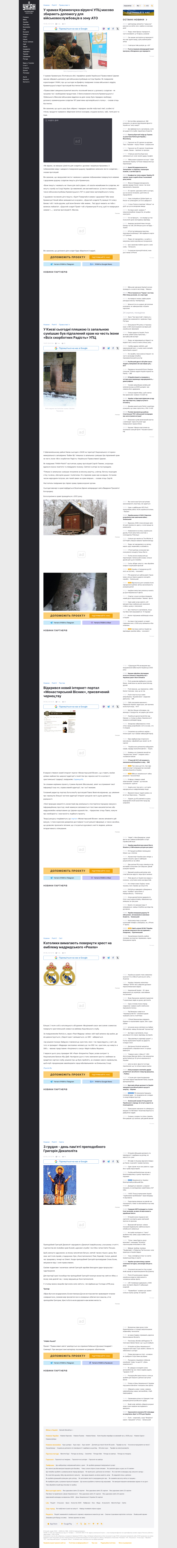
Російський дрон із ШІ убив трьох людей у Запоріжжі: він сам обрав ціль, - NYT (137, 364)
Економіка (26, 27)
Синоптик (88, 1454)
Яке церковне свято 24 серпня (113, 1494)
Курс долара (66, 1445)
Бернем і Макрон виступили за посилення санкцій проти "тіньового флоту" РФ (138, 429)
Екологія (26, 32)
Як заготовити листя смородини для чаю (93, 1478)
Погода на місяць (77, 1454)
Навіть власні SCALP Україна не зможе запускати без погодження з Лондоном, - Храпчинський (137, 930)
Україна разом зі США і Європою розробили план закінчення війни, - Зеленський (137, 517)
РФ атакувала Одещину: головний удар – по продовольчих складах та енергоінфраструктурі (138, 1095)
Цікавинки (26, 56)
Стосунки (60, 1503)
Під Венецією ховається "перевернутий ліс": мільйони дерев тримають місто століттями (135, 1014)
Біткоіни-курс (103, 1448)
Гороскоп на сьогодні (79, 1459)
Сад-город (50, 1509)
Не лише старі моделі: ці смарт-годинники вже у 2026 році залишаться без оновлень (138, 623)
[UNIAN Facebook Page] (77, 1523)
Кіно (93, 1503)
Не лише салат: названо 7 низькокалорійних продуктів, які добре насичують (136, 212)
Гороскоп (50, 1459)
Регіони (25, 34)
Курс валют (86, 1445)
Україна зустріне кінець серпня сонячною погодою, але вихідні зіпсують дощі (137, 1263)
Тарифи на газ (121, 1445)
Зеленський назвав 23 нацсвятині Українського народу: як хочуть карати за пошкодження (138, 1103)
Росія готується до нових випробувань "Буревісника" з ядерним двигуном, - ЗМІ (136, 697)
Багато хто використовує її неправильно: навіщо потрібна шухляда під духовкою (138, 907)
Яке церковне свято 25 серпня (97, 1490)
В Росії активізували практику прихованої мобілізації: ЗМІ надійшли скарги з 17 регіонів (138, 233)
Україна (25, 22)
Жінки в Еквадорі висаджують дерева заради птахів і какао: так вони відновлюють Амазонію (136, 185)
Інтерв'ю (26, 68)
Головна (26, 17)
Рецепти (49, 1514)
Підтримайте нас (138, 12)
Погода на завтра (109, 1454)
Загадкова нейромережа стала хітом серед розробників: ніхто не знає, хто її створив (138, 726)
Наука (25, 39)
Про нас (94, 1543)
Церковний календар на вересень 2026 (60, 1497)
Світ (24, 29)
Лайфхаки (50, 1465)
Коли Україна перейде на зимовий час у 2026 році (114, 1436)
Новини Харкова (66, 1436)
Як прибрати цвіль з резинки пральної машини (62, 1481)
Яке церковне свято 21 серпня (90, 1494)
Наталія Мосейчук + (66, 1430)
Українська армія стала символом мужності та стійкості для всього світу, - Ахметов (137, 977)
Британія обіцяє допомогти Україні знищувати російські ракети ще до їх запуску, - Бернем (138, 1087)
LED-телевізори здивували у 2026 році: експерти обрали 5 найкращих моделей (137, 1285)
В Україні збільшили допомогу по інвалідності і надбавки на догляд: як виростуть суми (137, 1155)
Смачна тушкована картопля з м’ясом (118, 1514)
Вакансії (26, 79)
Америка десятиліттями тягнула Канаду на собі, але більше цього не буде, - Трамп (138, 225)
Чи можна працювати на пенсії (138, 1445)
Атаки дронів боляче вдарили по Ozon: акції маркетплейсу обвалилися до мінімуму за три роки (137, 899)
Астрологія (106, 1503)
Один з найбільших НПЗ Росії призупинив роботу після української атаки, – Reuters (138, 509)
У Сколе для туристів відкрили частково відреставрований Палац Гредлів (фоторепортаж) (138, 1079)
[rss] (101, 1523)
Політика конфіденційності (78, 1543)
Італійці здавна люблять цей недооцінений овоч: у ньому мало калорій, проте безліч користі (138, 348)
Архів (25, 77)
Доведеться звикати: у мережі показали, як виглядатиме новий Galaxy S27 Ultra (138, 1188)
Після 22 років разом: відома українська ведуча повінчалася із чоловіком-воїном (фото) (135, 1277)
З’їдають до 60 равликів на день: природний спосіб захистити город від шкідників (137, 801)
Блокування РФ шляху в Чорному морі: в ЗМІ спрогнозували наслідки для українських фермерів (137, 327)
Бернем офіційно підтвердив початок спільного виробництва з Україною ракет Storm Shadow (136, 675)
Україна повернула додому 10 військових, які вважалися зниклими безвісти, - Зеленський (136, 915)
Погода (25, 59)
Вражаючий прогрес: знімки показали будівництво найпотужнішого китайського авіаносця (136, 1227)
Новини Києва (91, 1436)
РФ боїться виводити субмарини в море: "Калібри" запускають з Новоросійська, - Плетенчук (137, 891)
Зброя (25, 46)
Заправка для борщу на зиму (56, 1517)
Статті (25, 65)
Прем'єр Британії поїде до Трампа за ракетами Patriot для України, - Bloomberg (137, 137)
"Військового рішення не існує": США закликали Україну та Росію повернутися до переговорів (138, 162)
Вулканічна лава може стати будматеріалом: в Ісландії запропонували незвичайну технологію (137, 1329)
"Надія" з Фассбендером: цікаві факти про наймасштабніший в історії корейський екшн (136, 839)
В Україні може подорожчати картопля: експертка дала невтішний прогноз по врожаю (136, 1219)
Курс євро (76, 1445)
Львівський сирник (140, 1514)
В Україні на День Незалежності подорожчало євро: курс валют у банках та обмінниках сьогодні (138, 1348)
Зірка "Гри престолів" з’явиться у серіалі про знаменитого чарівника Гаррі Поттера (137, 319)
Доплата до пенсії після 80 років (103, 1445)
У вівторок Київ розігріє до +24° (139, 45)
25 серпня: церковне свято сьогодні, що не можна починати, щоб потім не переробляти (138, 193)
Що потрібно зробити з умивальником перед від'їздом (65, 1472)
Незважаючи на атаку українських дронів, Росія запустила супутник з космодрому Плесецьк (137, 533)
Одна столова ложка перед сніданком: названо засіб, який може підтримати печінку (136, 1006)
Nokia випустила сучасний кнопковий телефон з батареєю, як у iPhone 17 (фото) (138, 922)
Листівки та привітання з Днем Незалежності (62, 1494)
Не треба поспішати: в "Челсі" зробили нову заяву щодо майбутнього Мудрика (136, 1234)
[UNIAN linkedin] (85, 1523)
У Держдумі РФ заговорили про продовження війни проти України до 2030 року (138, 668)
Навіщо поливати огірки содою (90, 1508)
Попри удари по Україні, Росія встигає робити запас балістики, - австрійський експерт (136, 334)
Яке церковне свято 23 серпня (120, 1490)
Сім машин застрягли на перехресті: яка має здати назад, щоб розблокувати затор (138, 39)
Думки (25, 70)
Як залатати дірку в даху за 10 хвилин (120, 1468)
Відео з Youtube (28, 63)
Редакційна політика (108, 1543)
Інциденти (26, 49)
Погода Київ (97, 1454)
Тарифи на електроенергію (119, 1448)
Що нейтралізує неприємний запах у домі (70, 1465)
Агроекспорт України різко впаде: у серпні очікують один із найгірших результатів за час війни (138, 859)
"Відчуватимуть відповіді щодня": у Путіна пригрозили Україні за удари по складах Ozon (138, 1041)
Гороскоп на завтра (96, 1459)
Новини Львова (78, 1436)
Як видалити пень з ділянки (121, 1475)
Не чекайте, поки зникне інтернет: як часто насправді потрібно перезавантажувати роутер (138, 356)
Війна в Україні (52, 1430)
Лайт (24, 44)
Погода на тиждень (124, 1454)
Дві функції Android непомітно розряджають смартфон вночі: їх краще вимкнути (137, 1048)
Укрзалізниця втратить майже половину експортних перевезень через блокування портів (137, 938)
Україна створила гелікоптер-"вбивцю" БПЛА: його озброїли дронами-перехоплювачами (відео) (137, 984)
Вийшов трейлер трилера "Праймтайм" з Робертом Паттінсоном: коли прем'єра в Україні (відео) (138, 1250)
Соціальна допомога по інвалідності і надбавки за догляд (77, 1448)
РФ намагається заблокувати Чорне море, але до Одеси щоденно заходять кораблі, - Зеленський (138, 577)
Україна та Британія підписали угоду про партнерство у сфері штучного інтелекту (138, 400)
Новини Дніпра (51, 1439)
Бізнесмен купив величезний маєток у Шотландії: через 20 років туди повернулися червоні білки (138, 422)
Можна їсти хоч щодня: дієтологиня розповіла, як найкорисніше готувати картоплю (138, 306)
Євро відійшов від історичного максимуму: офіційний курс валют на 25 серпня (137, 741)
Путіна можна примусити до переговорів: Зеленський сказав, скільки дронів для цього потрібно (137, 558)
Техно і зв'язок (28, 42)
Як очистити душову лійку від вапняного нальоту (63, 1475)
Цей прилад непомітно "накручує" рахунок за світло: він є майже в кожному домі (138, 26)
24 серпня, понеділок (134, 312)
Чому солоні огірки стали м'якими (93, 1468)
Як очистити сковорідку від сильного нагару (127, 1472)
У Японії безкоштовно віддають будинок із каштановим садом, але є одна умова (137, 1021)
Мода (98, 1503)
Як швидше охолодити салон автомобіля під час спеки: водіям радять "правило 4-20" (137, 1370)
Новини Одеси (139, 1436)
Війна (25, 19)
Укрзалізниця (50, 1448)
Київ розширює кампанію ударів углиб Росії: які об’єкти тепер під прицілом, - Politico (138, 1072)
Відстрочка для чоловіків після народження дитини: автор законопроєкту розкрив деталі (138, 585)
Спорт (25, 37)
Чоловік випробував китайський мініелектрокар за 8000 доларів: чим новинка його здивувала (136, 387)
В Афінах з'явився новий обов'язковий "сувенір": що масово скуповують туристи (135, 781)
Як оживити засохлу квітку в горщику (122, 1478)
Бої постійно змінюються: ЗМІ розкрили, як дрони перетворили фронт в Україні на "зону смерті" (137, 123)
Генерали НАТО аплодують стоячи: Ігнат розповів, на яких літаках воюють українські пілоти (138, 1211)
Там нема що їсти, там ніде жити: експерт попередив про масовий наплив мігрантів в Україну (137, 768)
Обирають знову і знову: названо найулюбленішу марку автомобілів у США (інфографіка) (137, 1391)
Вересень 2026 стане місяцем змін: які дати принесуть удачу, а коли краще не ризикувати (138, 525)
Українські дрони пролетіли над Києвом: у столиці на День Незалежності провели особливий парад (137, 718)
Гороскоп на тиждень (62, 1459)
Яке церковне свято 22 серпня (73, 1490)
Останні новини (133, 19)
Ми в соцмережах (125, 1543)
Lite (47, 1503)
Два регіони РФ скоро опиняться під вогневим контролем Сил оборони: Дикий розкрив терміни (138, 866)
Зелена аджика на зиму (76, 1517)
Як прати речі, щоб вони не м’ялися (98, 1472)
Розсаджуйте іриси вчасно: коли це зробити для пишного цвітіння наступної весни (138, 1377)
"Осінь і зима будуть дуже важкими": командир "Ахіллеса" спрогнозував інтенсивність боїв (134, 1242)
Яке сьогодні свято (53, 1491)
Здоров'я (26, 51)
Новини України (52, 1436)
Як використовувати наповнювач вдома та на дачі (130, 1481)
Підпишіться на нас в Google (73, 29)
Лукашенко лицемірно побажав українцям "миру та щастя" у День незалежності (136, 1362)
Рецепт (52, 1503)
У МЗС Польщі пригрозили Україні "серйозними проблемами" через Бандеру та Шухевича (138, 1196)
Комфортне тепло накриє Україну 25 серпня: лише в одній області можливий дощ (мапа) (138, 177)
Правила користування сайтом (54, 1543)
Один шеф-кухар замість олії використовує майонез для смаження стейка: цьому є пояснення (136, 604)
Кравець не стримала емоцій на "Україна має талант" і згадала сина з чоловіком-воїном (136, 754)
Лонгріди (26, 73)
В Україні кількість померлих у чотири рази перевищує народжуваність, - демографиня (138, 379)
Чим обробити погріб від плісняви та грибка (61, 1485)
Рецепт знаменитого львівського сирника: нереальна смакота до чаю (78, 1514)
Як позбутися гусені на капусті (67, 1508)
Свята (124, 1503)
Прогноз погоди (52, 1454)
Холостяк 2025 (76, 1503)
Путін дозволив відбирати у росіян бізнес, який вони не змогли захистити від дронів (137, 683)
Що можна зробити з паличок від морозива (95, 1481)
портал (74, 819)
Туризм (25, 54)
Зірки (67, 1503)
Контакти (26, 82)
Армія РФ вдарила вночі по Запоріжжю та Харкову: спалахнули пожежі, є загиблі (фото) (136, 169)
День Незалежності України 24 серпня (89, 1497)
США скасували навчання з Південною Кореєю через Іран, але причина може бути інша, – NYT (138, 704)
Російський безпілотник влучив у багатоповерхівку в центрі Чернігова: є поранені (137, 1174)
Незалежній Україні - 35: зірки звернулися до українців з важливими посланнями (136, 992)
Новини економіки (53, 1445)
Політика (26, 24)
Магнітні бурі (64, 1454)
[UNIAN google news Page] (89, 1523)
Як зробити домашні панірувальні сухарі (101, 1465)
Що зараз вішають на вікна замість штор (96, 1475)
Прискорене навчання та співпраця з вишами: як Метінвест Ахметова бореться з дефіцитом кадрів (138, 1111)
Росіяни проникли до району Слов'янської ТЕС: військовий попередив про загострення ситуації (138, 414)
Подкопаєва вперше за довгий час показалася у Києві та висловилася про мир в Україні (138, 1203)
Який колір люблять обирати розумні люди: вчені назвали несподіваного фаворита (138, 1406)
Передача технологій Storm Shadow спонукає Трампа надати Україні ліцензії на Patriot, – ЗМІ (138, 371)
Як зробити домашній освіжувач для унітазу (61, 1478)
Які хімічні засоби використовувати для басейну (63, 1468)
